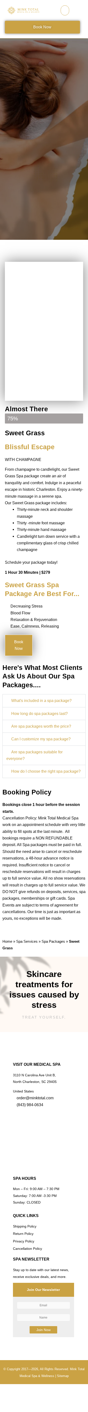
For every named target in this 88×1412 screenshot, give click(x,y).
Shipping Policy (24, 1226)
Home (7, 941)
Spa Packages (53, 941)
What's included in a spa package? (41, 700)
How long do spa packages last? (39, 713)
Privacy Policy (23, 1241)
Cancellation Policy (27, 1249)
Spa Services (27, 941)
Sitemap (63, 1376)
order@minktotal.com (35, 1098)
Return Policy (23, 1234)
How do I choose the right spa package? (46, 771)
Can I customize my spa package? (41, 739)
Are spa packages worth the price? (41, 726)
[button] (65, 10)
